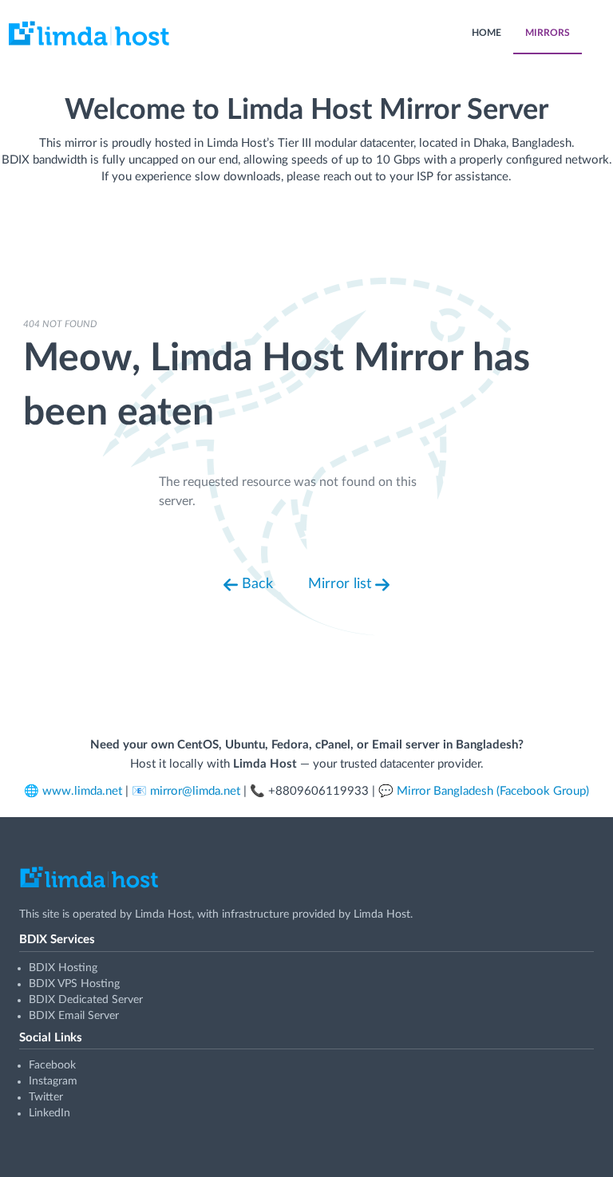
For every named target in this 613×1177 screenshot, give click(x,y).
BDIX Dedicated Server (86, 999)
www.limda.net (82, 791)
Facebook (52, 1065)
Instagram (53, 1081)
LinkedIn (49, 1113)
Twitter (46, 1097)
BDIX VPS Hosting (74, 983)
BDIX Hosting (63, 968)
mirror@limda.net (195, 791)
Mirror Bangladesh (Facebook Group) (493, 791)
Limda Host (163, 914)
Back (255, 584)
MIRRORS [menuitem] (547, 33)
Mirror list (341, 584)
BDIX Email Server (74, 1015)
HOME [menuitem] (486, 33)
